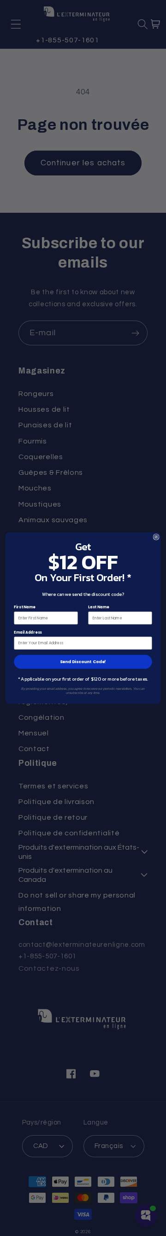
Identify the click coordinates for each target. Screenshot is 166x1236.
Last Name (98, 607)
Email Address (28, 632)
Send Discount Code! (83, 662)
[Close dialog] (156, 536)
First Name (25, 607)
